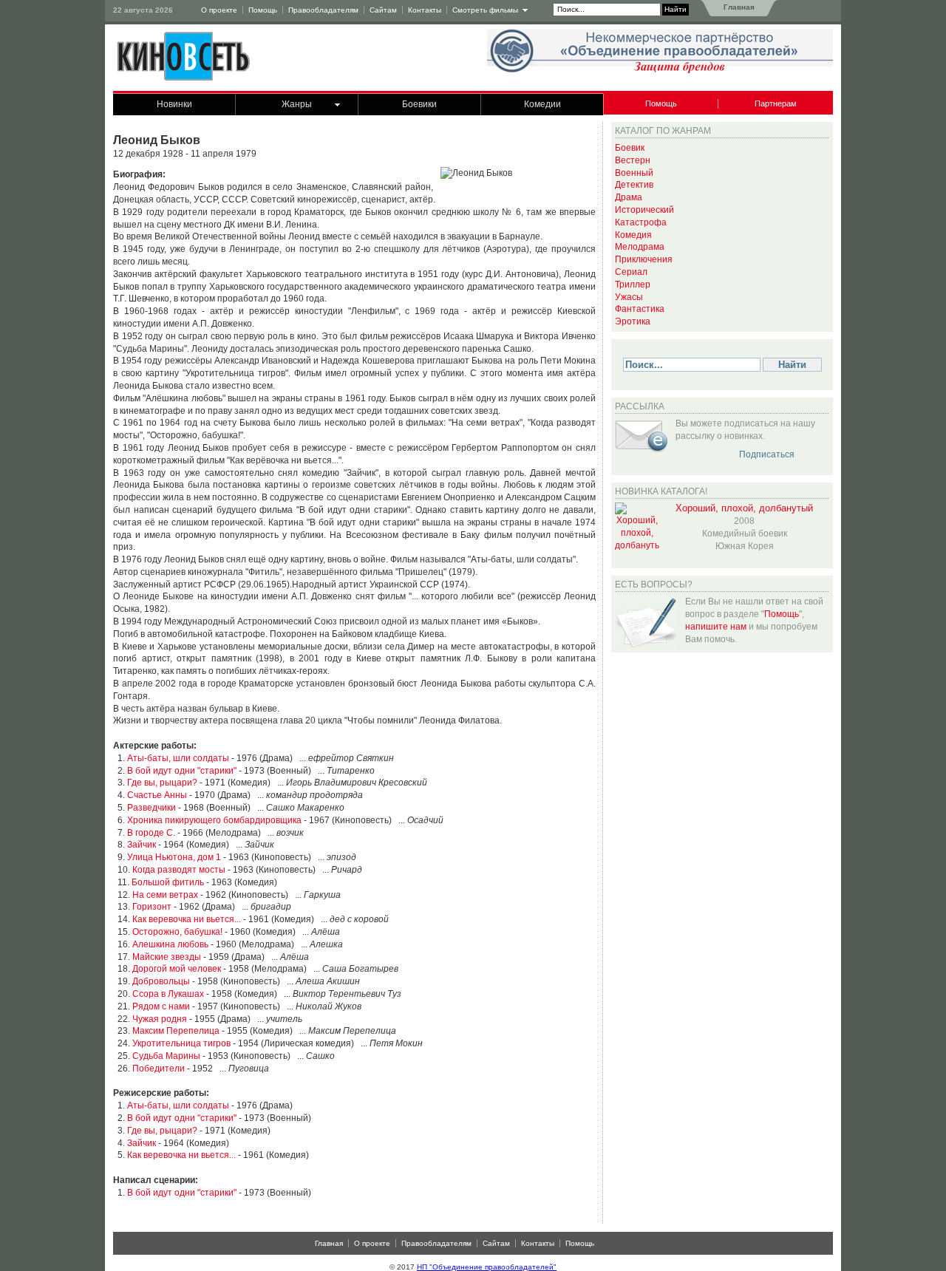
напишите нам (715, 626)
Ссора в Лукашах (168, 994)
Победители (158, 1068)
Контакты (424, 10)
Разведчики (151, 808)
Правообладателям (323, 10)
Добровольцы (161, 981)
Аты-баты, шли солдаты (178, 758)
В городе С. (151, 833)
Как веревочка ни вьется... (186, 919)
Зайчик (141, 844)
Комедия (633, 235)
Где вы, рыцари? (162, 782)
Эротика (632, 321)
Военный (634, 173)
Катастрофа (641, 222)
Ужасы (629, 297)
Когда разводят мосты (178, 870)
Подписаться (766, 454)
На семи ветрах (165, 895)
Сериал (631, 272)
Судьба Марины (166, 1056)
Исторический (644, 210)
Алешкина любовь (170, 944)
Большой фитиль (168, 882)
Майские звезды (166, 957)
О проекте (219, 10)
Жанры (297, 104)
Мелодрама (639, 247)
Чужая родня (159, 1019)
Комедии (542, 104)
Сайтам (383, 10)
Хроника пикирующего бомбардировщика (214, 820)
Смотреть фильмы (485, 10)
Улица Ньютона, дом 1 (174, 857)
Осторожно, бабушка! (177, 932)
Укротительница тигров (181, 1043)
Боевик (629, 148)
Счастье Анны (157, 795)
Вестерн (632, 160)
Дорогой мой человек (176, 969)
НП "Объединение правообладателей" (487, 1267)
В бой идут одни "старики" (181, 771)
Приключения (644, 259)
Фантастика (639, 309)
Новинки (174, 104)
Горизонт (151, 907)
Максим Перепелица (176, 1031)
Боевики (419, 104)
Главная (738, 7)
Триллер (632, 284)
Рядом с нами (161, 1006)
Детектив (634, 185)
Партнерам (776, 103)
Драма (628, 197)
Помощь (262, 10)
